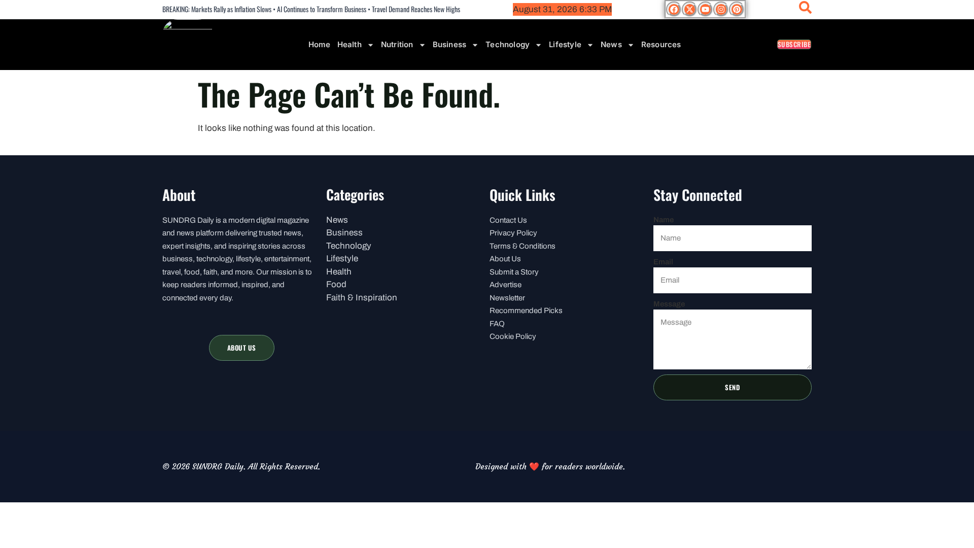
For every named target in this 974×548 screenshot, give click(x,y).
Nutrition (397, 44)
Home (319, 44)
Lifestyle (565, 44)
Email (663, 262)
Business (450, 44)
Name (663, 220)
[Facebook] (674, 9)
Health (349, 44)
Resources (661, 44)
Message (669, 304)
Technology (507, 44)
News (611, 44)
